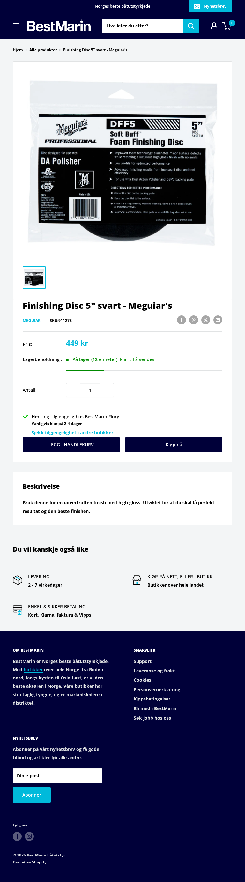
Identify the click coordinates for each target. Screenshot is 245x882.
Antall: (30, 390)
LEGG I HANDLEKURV (71, 444)
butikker (33, 669)
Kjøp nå (174, 444)
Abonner (31, 795)
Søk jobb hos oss (152, 718)
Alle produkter (43, 50)
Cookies (142, 680)
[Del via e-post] (217, 319)
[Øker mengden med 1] (107, 390)
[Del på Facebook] (181, 319)
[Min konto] (214, 25)
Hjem (18, 50)
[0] (227, 26)
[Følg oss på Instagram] (29, 836)
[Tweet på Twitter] (205, 319)
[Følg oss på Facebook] (17, 836)
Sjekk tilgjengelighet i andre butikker (72, 432)
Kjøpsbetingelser (152, 699)
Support (143, 661)
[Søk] (191, 26)
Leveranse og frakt (154, 671)
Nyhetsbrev (215, 6)
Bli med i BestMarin (155, 708)
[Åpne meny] (16, 25)
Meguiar (32, 320)
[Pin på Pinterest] (193, 319)
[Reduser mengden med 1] (73, 390)
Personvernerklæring (157, 689)
